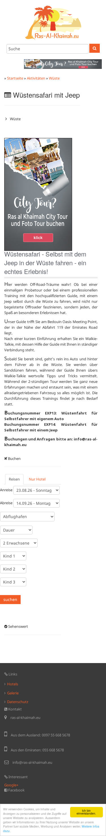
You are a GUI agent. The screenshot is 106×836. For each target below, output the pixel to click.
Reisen (14, 479)
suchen (10, 599)
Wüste (54, 78)
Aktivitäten (36, 78)
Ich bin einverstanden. (86, 811)
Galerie (13, 692)
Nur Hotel (37, 479)
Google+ (11, 784)
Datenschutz (17, 701)
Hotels (12, 683)
